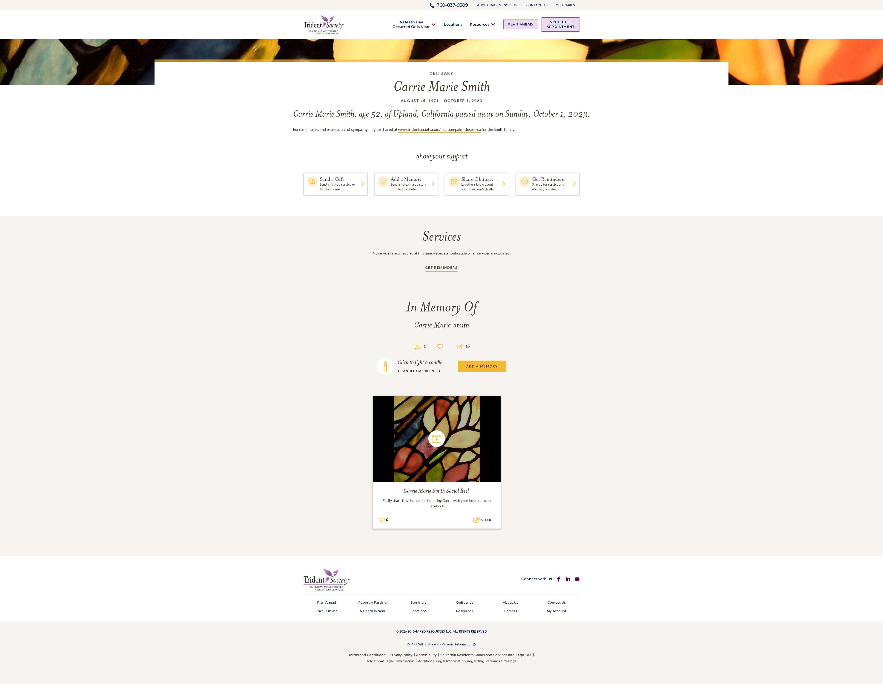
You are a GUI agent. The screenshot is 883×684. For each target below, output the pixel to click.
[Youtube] (577, 579)
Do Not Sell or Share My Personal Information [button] (439, 644)
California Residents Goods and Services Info (477, 655)
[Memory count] (417, 346)
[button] (411, 24)
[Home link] (324, 24)
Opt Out (525, 655)
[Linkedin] (568, 579)
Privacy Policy (401, 655)
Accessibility (426, 655)
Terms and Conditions (367, 655)
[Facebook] (558, 579)
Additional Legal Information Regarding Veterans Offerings (467, 661)
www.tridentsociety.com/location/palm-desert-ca (439, 129)
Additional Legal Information (390, 661)
